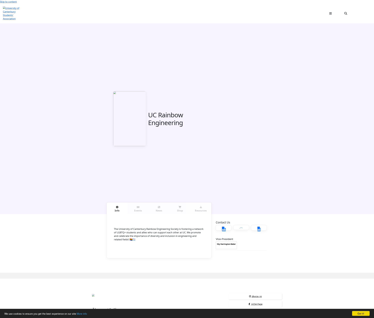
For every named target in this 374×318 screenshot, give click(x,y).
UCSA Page (256, 304)
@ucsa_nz (256, 296)
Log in (366, 13)
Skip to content (8, 1)
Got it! (360, 313)
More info (82, 313)
